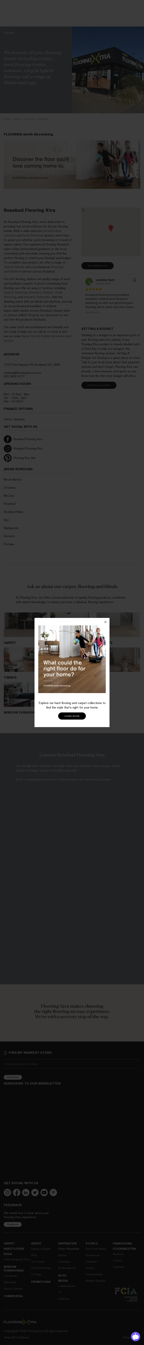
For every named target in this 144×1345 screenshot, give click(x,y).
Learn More (72, 716)
